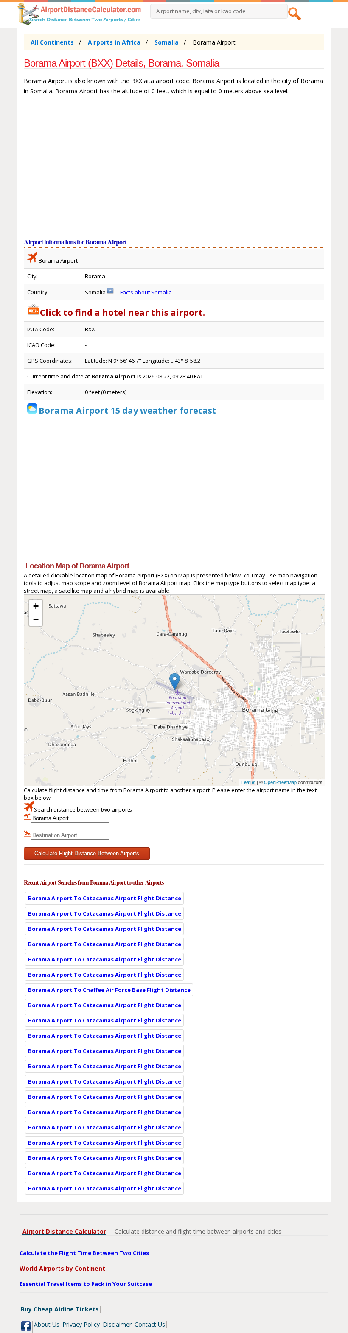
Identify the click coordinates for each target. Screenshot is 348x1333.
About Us (46, 1324)
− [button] (36, 619)
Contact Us (150, 1324)
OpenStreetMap (280, 782)
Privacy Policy (81, 1324)
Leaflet (248, 782)
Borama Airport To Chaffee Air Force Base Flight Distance (109, 990)
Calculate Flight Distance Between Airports (86, 853)
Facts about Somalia (146, 292)
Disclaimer (117, 1324)
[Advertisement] (174, 170)
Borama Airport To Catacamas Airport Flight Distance (104, 898)
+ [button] (36, 606)
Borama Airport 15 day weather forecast (127, 410)
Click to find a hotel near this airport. (122, 312)
